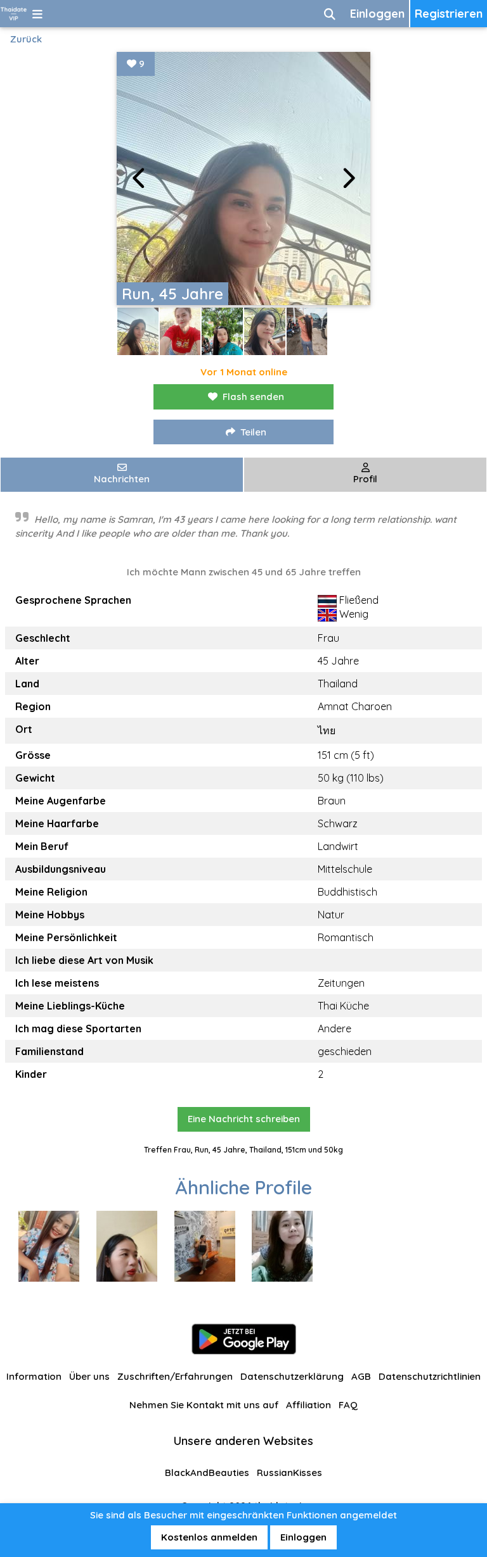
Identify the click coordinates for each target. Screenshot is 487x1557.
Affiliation (308, 1405)
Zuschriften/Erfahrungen (175, 1376)
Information (34, 1376)
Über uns (89, 1376)
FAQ (348, 1405)
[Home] (13, 13)
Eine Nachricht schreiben (244, 1119)
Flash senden (253, 397)
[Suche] (330, 13)
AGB (361, 1376)
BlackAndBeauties (207, 1472)
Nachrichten (122, 479)
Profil (365, 479)
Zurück (26, 39)
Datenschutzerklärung (292, 1376)
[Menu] (37, 13)
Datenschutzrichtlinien (430, 1376)
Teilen (253, 432)
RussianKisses (289, 1472)
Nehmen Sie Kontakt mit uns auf (203, 1405)
